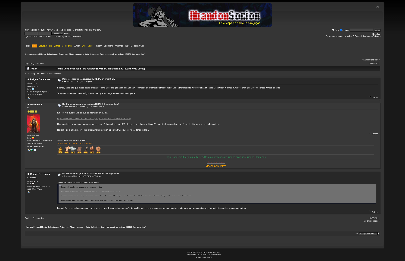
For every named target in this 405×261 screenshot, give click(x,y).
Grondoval (36, 104)
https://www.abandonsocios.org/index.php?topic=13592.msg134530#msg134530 (94, 118)
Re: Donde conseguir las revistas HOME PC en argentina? (90, 104)
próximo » (375, 60)
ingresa (58, 30)
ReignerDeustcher (40, 79)
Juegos (346, 30)
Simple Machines (214, 252)
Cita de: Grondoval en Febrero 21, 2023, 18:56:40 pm (78, 182)
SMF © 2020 (202, 252)
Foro (337, 30)
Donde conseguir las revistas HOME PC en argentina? (88, 79)
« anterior (366, 60)
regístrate (68, 30)
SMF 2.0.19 (191, 252)
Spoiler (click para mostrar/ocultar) (71, 140)
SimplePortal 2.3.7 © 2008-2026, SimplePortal (204, 254)
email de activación (91, 30)
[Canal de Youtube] (31, 150)
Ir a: (356, 234)
